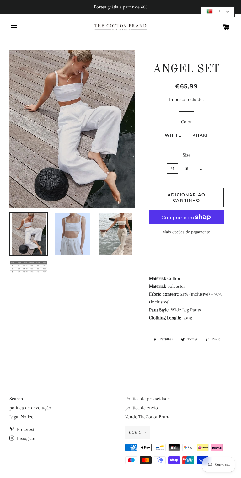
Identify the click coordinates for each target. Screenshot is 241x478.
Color (186, 122)
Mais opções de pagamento (186, 231)
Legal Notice (21, 417)
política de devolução (30, 408)
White (173, 134)
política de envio (141, 408)
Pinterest (25, 429)
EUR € (135, 432)
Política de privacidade (147, 398)
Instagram (26, 438)
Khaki (200, 134)
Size (186, 155)
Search (16, 398)
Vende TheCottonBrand (148, 417)
